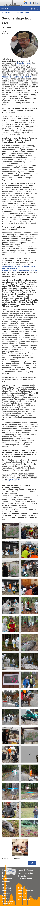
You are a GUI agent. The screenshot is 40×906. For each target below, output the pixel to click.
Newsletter (22, 876)
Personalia (19, 12)
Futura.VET (22, 894)
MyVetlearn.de (8, 891)
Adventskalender (25, 879)
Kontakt (5, 873)
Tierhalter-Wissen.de (6, 895)
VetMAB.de (6, 898)
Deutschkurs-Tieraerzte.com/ (8, 902)
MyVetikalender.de (25, 891)
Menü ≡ (4, 8)
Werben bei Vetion (25, 873)
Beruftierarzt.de (24, 899)
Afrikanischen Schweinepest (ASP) (16, 77)
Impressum (6, 876)
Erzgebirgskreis (24, 63)
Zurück (32, 863)
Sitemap (5, 870)
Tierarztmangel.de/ (25, 896)
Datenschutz (7, 879)
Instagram (6, 885)
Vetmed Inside (7, 12)
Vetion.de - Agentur (25, 870)
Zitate (27, 12)
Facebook (6, 882)
